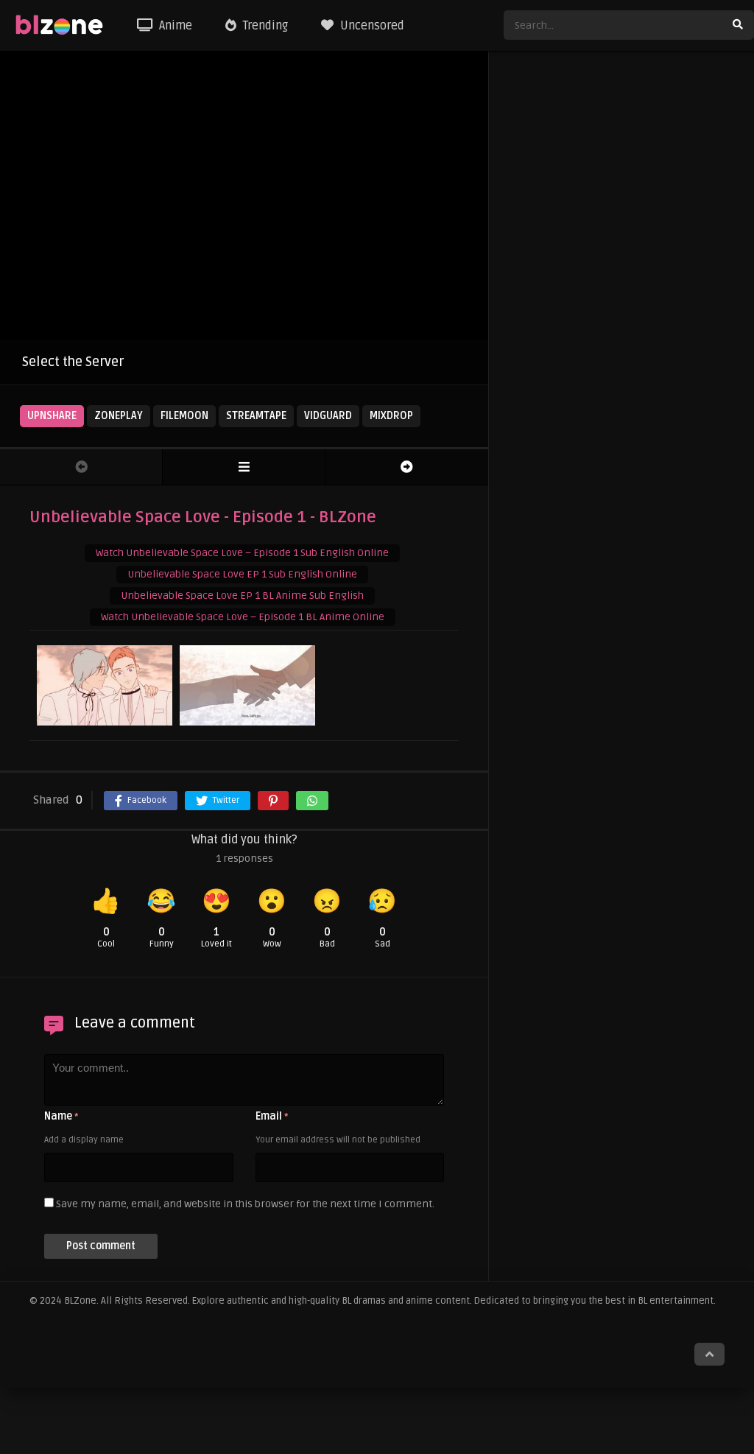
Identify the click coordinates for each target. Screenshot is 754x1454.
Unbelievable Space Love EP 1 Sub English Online (242, 574)
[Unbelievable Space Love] (244, 467)
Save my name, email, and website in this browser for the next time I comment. (245, 1204)
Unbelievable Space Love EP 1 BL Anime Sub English (242, 595)
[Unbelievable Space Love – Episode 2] (406, 467)
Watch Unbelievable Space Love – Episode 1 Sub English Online (242, 553)
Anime (174, 25)
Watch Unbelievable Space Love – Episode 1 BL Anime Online (242, 617)
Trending (264, 25)
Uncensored (370, 25)
